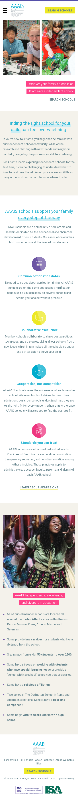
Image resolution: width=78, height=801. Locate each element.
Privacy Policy (67, 778)
